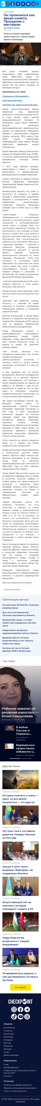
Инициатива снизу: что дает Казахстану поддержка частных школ (19, 623)
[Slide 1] (15, 758)
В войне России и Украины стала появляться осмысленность (26, 730)
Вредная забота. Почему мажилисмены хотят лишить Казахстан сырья (17, 640)
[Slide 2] (26, 758)
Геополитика (22, 737)
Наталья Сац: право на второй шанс (20, 105)
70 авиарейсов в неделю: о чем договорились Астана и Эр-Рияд (20, 977)
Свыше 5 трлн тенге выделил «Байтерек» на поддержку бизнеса (17, 870)
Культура (9, 12)
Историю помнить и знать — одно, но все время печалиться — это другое (20, 799)
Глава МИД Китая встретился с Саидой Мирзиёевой (15, 941)
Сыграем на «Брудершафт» (15, 96)
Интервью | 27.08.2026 (13, 719)
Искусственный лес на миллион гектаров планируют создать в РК (17, 905)
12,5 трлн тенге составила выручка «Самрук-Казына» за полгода (19, 834)
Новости (20, 755)
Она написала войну (12, 101)
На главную (20, 987)
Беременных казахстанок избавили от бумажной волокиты (25, 748)
